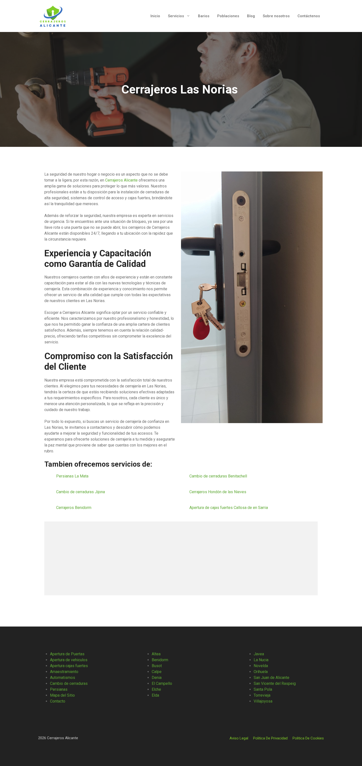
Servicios (176, 16)
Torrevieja (262, 695)
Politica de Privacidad (270, 738)
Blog (251, 16)
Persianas (58, 689)
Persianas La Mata (72, 476)
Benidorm (160, 660)
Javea (259, 654)
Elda (155, 695)
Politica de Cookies (308, 738)
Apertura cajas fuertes (69, 665)
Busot (157, 665)
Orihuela (261, 671)
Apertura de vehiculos (68, 660)
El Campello (162, 683)
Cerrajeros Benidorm (74, 507)
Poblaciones (228, 16)
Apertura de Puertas (67, 654)
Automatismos (62, 677)
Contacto (57, 701)
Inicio (155, 16)
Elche (156, 689)
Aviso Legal (239, 738)
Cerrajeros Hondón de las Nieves (218, 492)
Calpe (157, 671)
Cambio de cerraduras (69, 683)
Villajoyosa (263, 701)
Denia (157, 677)
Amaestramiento (64, 671)
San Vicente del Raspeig (275, 683)
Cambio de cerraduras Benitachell (218, 476)
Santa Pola (263, 689)
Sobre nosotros (276, 16)
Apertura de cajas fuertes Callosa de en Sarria (229, 507)
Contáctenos (308, 16)
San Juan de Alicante (271, 677)
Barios (203, 16)
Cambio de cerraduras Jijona (81, 492)
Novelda (261, 665)
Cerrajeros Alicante (121, 180)
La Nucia (261, 660)
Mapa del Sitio (62, 695)
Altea (156, 654)
